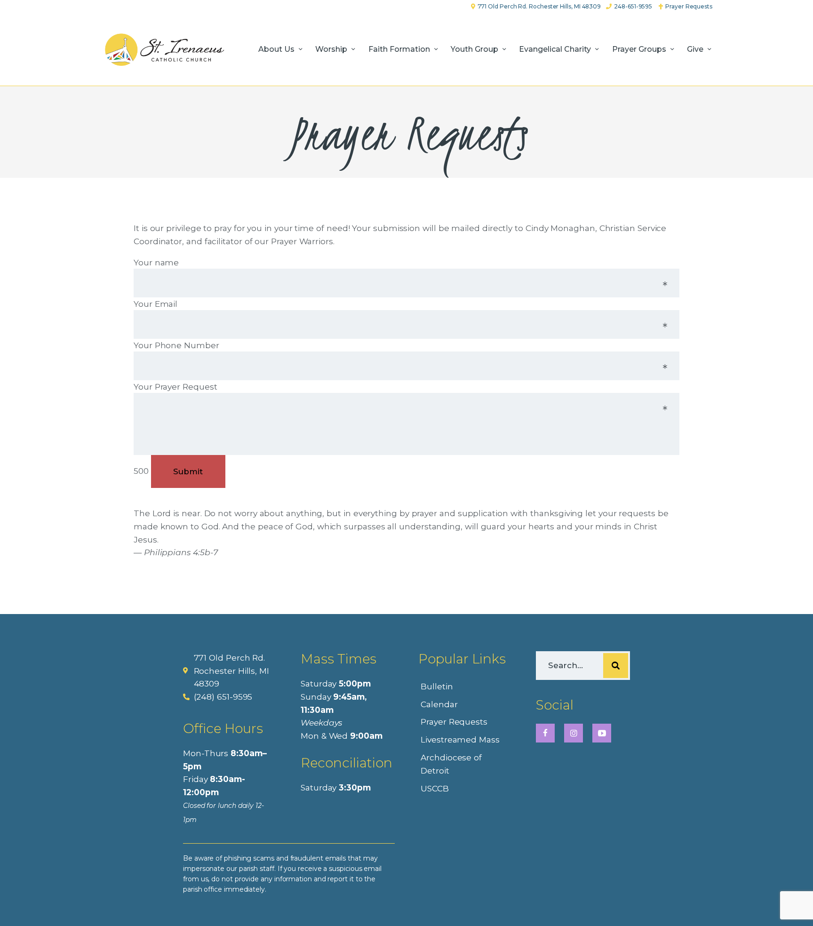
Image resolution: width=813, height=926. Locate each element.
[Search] (615, 665)
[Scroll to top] (787, 903)
